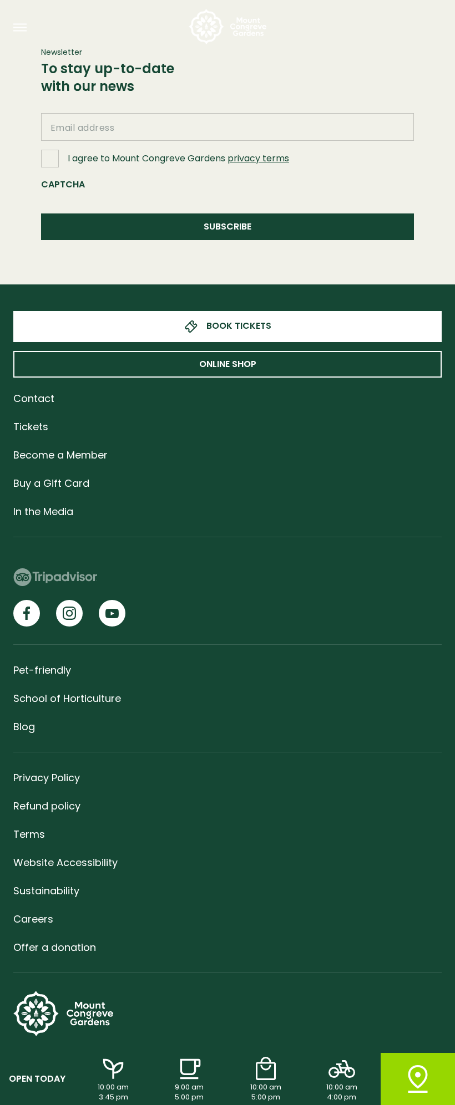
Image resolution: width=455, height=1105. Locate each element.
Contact (33, 398)
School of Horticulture (67, 698)
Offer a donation (54, 947)
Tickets (30, 427)
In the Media (43, 511)
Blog (24, 727)
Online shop (227, 364)
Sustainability (46, 891)
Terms (29, 834)
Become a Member (60, 455)
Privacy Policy (46, 778)
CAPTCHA (63, 184)
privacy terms (258, 158)
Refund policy (46, 806)
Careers (33, 919)
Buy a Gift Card (51, 483)
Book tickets (238, 325)
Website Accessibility (65, 862)
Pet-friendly (42, 670)
